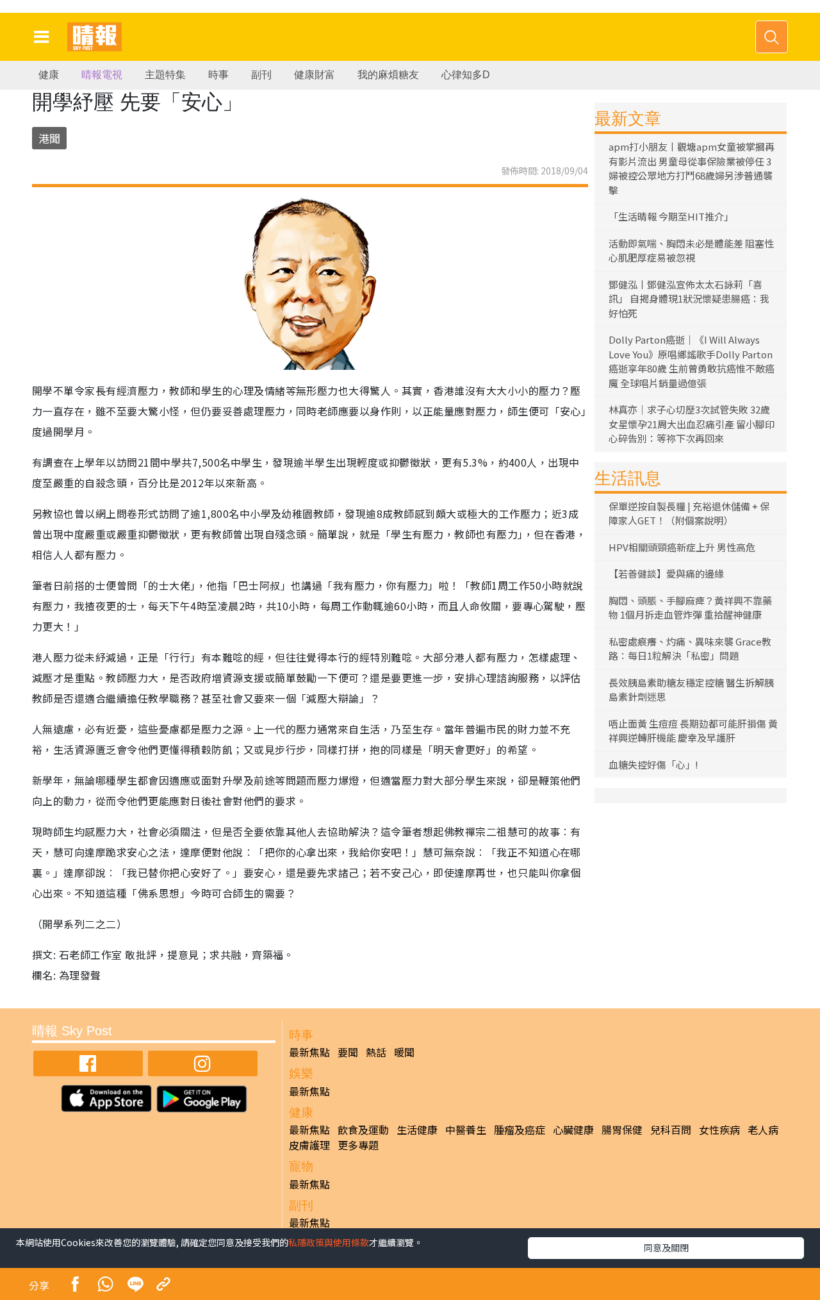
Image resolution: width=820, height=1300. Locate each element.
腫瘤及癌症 (519, 1129)
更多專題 (358, 1145)
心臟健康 (573, 1129)
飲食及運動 (363, 1129)
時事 (218, 74)
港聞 (49, 138)
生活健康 (417, 1129)
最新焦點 (309, 1052)
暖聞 (404, 1052)
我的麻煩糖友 (388, 74)
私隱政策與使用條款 (328, 1242)
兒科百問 (670, 1129)
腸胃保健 (622, 1129)
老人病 (763, 1129)
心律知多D (465, 74)
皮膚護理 (309, 1145)
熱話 (376, 1052)
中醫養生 (465, 1129)
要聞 (348, 1052)
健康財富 (314, 74)
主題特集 (165, 74)
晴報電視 (101, 74)
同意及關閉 (666, 1247)
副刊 (261, 74)
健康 (48, 74)
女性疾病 (719, 1129)
